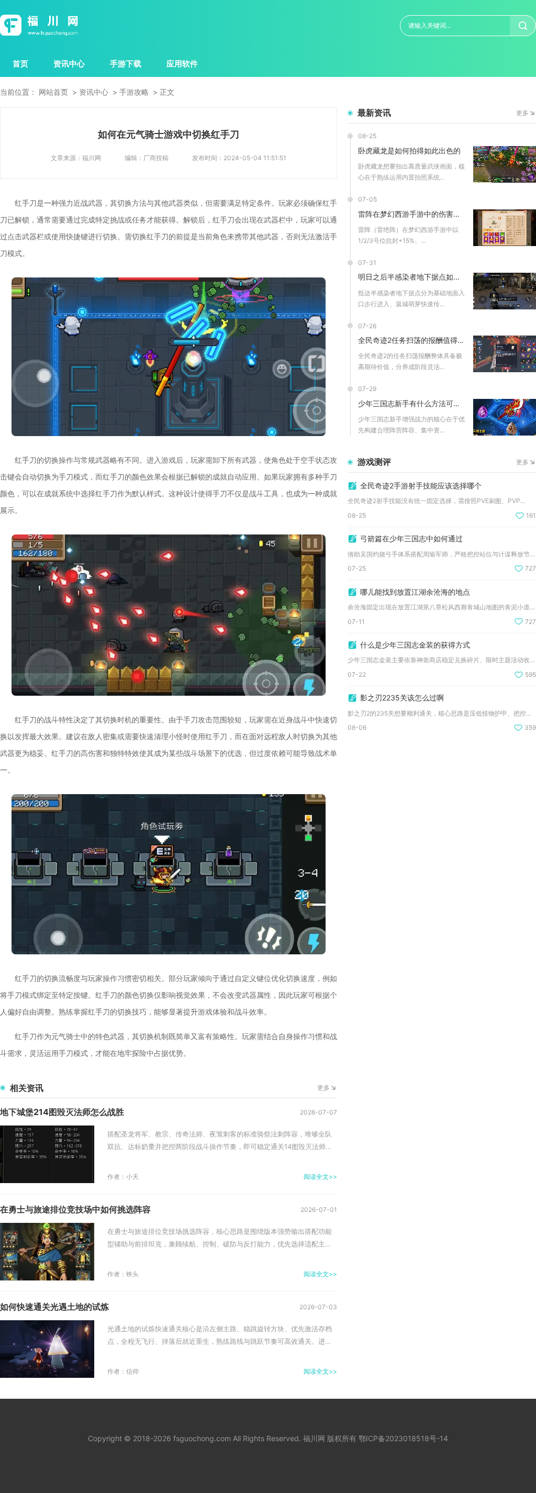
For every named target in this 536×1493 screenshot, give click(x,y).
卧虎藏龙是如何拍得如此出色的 (409, 150)
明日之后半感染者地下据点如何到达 (411, 276)
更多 (323, 1087)
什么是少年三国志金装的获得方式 (415, 644)
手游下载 (125, 64)
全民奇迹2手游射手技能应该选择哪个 (421, 485)
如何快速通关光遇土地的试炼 (54, 1306)
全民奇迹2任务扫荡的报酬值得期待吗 (411, 340)
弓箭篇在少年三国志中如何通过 (411, 538)
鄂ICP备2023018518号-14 (403, 1438)
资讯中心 (69, 64)
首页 (20, 64)
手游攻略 (134, 91)
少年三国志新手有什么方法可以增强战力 (411, 403)
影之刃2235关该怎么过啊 (402, 697)
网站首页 (53, 91)
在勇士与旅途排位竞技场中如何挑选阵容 (75, 1209)
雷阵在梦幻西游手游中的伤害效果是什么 (411, 213)
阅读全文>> (320, 1176)
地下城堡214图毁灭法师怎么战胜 (62, 1112)
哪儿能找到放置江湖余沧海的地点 (415, 591)
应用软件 (182, 64)
